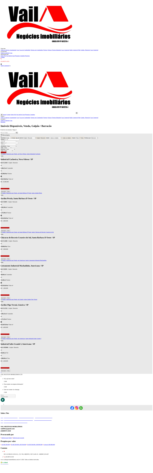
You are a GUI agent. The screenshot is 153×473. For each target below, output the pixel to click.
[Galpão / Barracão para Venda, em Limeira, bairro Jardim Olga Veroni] (19, 299)
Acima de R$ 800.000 (49, 444)
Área (2, 143)
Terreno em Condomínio (37, 50)
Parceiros (27, 55)
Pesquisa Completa (20, 55)
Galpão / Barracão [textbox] (41, 138)
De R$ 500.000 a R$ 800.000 (34, 444)
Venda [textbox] (13, 138)
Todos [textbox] (82, 138)
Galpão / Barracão (85, 50)
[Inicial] (38, 47)
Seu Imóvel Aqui (10, 55)
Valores (2, 139)
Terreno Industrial (56, 50)
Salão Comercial (73, 50)
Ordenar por (87, 138)
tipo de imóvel (19, 138)
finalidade (3, 138)
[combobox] (14, 138)
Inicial (4, 114)
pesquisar (3, 152)
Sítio (79, 50)
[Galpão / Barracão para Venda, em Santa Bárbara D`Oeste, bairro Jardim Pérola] (21, 193)
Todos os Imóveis (5, 50)
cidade (47, 138)
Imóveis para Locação (18, 438)
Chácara (49, 50)
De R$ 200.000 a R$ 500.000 (18, 444)
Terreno (45, 50)
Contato (3, 57)
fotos (8, 191)
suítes (2, 147)
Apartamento (13, 50)
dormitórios (3, 146)
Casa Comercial (65, 50)
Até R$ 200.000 (5, 444)
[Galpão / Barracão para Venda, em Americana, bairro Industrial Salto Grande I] (21, 338)
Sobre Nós (3, 55)
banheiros (3, 149)
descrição (3, 191)
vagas (2, 150)
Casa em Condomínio (24, 50)
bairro (73, 138)
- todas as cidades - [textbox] (66, 138)
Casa (18, 50)
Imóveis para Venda (6, 438)
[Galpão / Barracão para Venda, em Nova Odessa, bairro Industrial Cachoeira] (20, 154)
